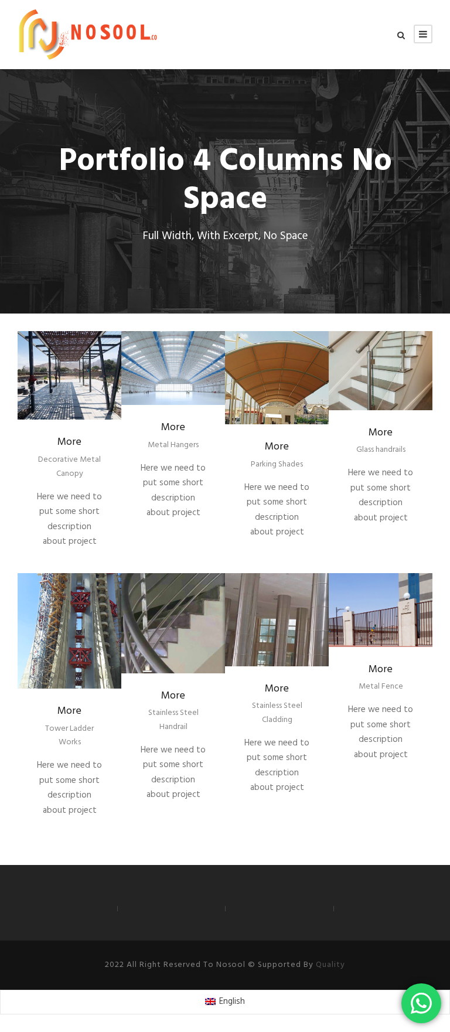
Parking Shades (277, 464)
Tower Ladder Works (69, 736)
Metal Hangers (173, 445)
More (69, 442)
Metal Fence (381, 686)
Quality (330, 965)
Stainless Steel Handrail (173, 720)
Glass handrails (380, 450)
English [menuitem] (232, 1001)
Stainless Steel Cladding (277, 713)
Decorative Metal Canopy (69, 467)
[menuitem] (225, 1002)
